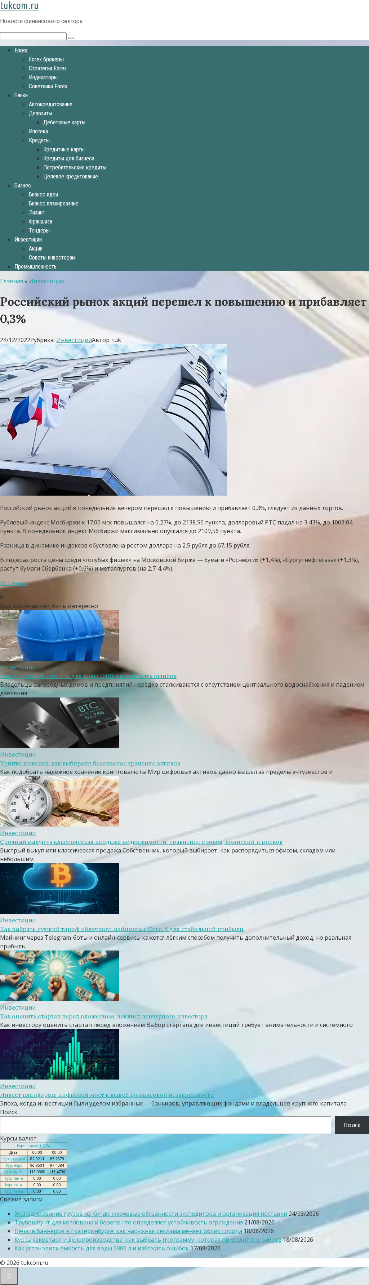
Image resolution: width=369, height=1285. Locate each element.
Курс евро (14, 1165)
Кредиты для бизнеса (68, 158)
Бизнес (22, 185)
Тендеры (39, 230)
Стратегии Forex (48, 68)
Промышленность (35, 266)
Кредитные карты (64, 149)
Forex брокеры (46, 59)
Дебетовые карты (64, 122)
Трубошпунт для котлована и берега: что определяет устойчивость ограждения (128, 1222)
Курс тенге (14, 1178)
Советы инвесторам (52, 257)
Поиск (8, 1112)
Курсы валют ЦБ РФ (33, 1145)
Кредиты (39, 140)
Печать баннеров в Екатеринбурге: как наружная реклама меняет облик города (128, 1231)
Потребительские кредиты (74, 167)
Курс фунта (13, 1171)
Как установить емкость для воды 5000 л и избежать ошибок (88, 675)
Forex (20, 50)
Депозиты (40, 113)
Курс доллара (14, 1158)
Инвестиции (28, 239)
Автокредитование (50, 104)
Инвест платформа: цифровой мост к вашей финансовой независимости (107, 1094)
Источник (14, 583)
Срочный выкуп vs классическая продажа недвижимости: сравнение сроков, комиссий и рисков (141, 841)
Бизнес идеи (43, 194)
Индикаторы (43, 77)
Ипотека (38, 131)
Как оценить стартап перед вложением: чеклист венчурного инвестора (104, 1016)
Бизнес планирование (54, 203)
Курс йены (14, 1191)
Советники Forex (48, 86)
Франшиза (40, 221)
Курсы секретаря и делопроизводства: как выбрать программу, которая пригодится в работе (147, 1240)
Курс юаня (14, 1184)
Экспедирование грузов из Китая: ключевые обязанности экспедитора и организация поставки (150, 1214)
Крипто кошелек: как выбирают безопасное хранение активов (90, 763)
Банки (21, 95)
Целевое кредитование (70, 176)
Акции (36, 248)
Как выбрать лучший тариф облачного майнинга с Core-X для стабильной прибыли (122, 928)
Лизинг (37, 212)
